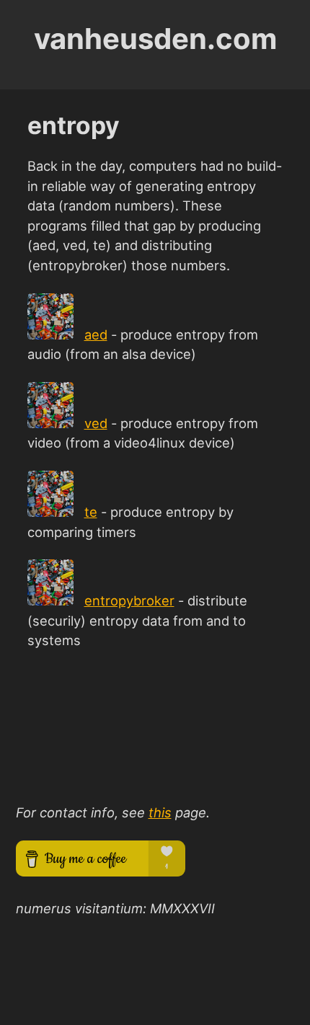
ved (95, 423)
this (160, 812)
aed (95, 334)
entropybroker (129, 600)
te (90, 512)
